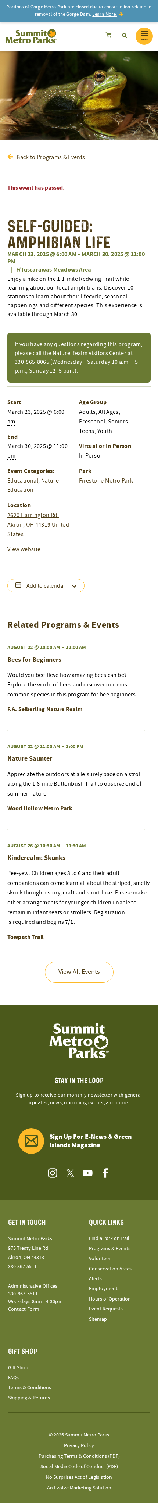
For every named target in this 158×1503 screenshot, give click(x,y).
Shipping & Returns (29, 1398)
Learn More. (104, 14)
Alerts (95, 1279)
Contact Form (23, 1309)
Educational (22, 480)
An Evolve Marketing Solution (79, 1488)
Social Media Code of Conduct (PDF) (79, 1466)
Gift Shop (18, 1367)
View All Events (79, 972)
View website (23, 549)
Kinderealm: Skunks (36, 857)
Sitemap (98, 1319)
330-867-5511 (22, 1266)
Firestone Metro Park (106, 480)
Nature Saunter (29, 758)
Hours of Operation (110, 1299)
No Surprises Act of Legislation (79, 1477)
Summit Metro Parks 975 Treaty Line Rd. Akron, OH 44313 (30, 1247)
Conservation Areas (110, 1269)
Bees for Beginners (34, 659)
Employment (103, 1288)
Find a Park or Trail (109, 1238)
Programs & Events (109, 1248)
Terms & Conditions (29, 1387)
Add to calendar (45, 585)
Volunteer (100, 1258)
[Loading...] (108, 36)
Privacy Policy (79, 1445)
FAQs (13, 1377)
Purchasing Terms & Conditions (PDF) (79, 1456)
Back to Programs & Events (51, 157)
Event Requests (106, 1309)
